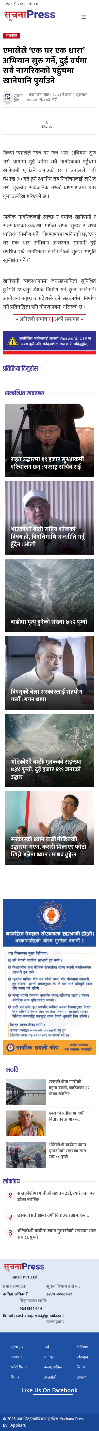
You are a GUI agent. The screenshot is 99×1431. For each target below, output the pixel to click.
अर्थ (46, 1347)
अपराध (82, 1377)
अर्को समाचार (67, 319)
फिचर (15, 1377)
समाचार (16, 1357)
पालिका (82, 1347)
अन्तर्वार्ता (50, 1377)
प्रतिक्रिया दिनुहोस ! (22, 369)
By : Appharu (14, 1425)
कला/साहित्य (53, 1367)
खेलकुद (82, 1357)
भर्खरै (12, 1070)
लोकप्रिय (11, 1182)
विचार (81, 1367)
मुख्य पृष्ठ (17, 1347)
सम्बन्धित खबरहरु (24, 393)
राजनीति (11, 36)
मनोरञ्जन (49, 1357)
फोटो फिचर (19, 1367)
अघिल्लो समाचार (36, 319)
